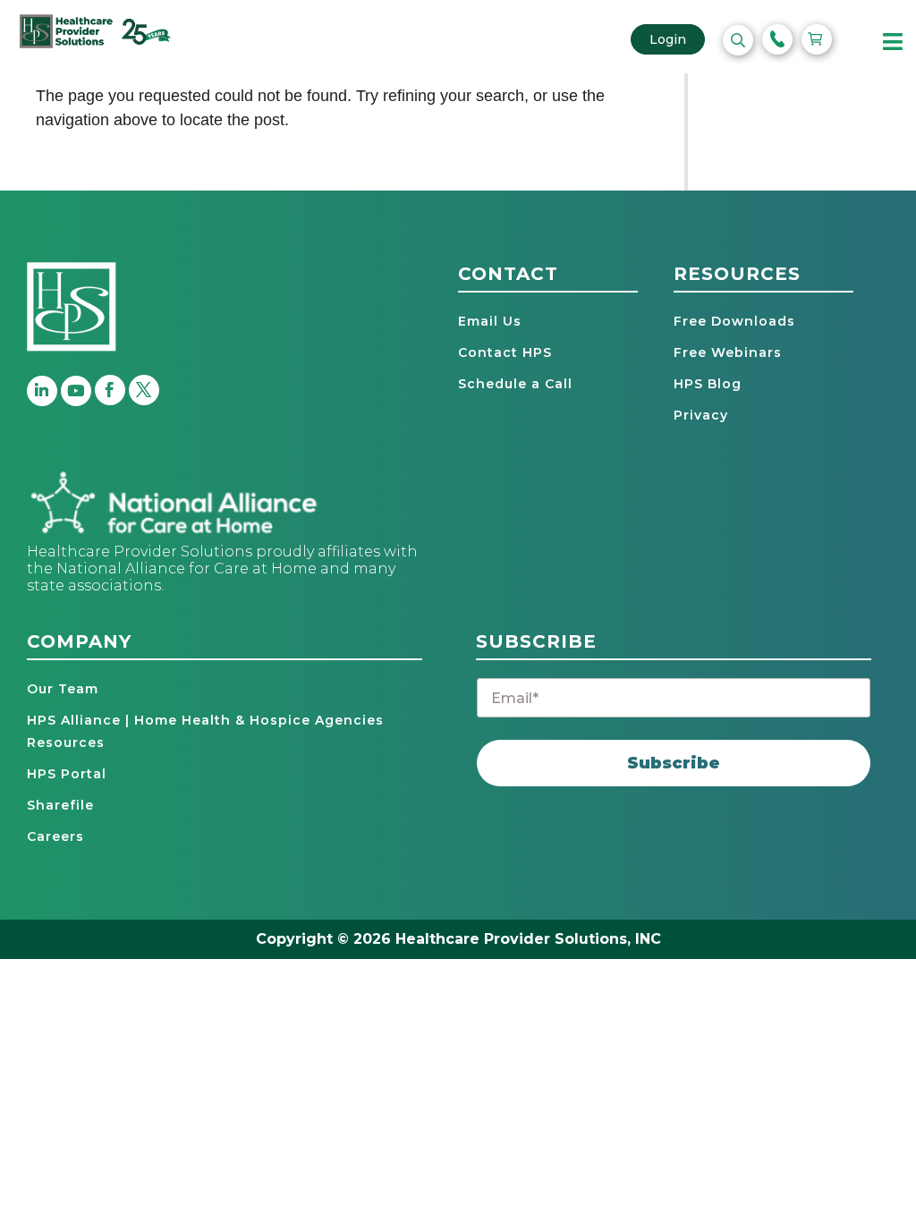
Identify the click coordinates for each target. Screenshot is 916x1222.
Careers (55, 836)
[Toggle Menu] (893, 42)
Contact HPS (505, 352)
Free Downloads (734, 321)
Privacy (701, 415)
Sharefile (60, 805)
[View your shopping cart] (817, 39)
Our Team (62, 689)
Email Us (490, 321)
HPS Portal (66, 774)
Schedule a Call (515, 384)
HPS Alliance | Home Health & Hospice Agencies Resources (205, 731)
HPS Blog (708, 384)
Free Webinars (728, 352)
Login (667, 39)
